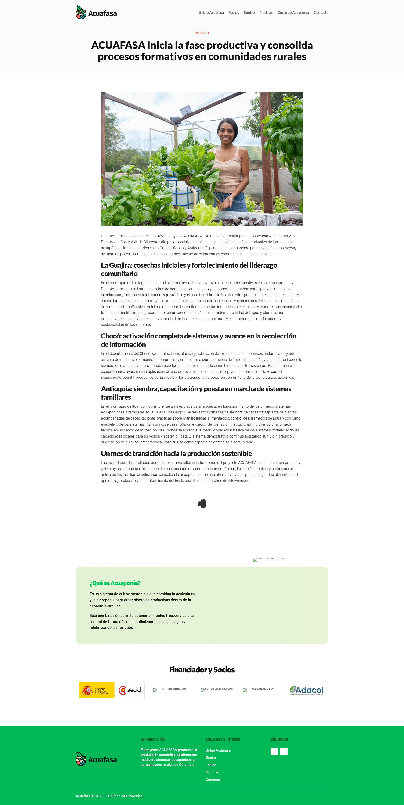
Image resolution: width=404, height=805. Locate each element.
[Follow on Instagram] (284, 751)
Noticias (266, 12)
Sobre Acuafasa (211, 12)
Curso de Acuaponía (293, 12)
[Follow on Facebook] (274, 751)
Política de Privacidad (125, 796)
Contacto (321, 12)
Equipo (249, 12)
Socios (234, 12)
